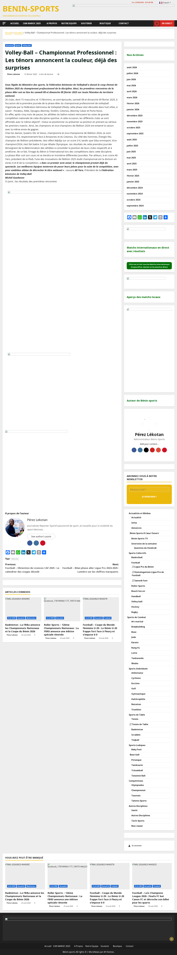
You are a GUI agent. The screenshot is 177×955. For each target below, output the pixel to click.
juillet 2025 (132, 145)
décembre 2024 (135, 187)
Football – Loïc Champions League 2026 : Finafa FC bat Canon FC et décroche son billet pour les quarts (150, 897)
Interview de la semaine (144, 543)
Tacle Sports (137, 820)
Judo (133, 637)
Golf (133, 688)
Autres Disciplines (137, 806)
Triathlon (136, 709)
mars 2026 (132, 97)
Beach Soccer (138, 591)
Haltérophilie (138, 699)
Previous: (32, 568)
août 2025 (132, 139)
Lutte (134, 652)
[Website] (164, 450)
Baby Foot (136, 749)
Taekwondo (137, 658)
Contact (123, 23)
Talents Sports (139, 800)
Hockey (135, 606)
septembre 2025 (135, 133)
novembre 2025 (135, 121)
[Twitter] (146, 450)
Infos (134, 522)
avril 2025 (132, 163)
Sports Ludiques (136, 745)
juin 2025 (131, 151)
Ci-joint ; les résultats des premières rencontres (31, 181)
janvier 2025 (133, 181)
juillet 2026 (132, 73)
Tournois (135, 795)
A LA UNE (11, 618)
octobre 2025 (133, 127)
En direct (167, 23)
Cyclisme (136, 678)
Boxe (133, 632)
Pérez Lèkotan (149, 434)
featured (15, 559)
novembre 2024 (135, 193)
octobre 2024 (133, 199)
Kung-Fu (135, 647)
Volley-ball (27, 45)
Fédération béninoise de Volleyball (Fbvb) (46, 107)
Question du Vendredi (145, 548)
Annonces (136, 527)
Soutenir (86, 23)
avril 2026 (132, 91)
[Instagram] (140, 450)
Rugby (134, 612)
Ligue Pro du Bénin (144, 566)
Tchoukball (137, 770)
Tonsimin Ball (138, 775)
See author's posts (41, 536)
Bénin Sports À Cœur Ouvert (144, 533)
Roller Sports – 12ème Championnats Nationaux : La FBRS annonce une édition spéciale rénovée (61, 629)
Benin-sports (31, 8)
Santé (134, 810)
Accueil (14, 23)
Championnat (138, 790)
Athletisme (137, 672)
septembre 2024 (135, 205)
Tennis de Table (139, 724)
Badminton (31, 618)
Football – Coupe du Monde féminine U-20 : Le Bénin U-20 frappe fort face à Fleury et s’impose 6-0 (100, 629)
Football (107, 618)
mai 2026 (131, 85)
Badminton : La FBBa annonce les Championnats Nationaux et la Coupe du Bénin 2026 (22, 628)
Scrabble (135, 734)
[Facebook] (134, 450)
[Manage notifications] (171, 939)
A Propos (51, 23)
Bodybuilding (138, 626)
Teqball (135, 739)
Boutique (105, 23)
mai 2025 (131, 157)
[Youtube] (152, 450)
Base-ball (134, 754)
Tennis (134, 719)
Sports (17, 45)
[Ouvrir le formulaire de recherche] (151, 23)
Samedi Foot (140, 580)
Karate (135, 642)
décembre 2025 (135, 115)
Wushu (134, 663)
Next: (90, 568)
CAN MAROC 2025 (32, 23)
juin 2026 (131, 79)
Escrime (135, 683)
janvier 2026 (133, 109)
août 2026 (132, 67)
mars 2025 (132, 169)
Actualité (18, 32)
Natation (136, 704)
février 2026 (133, 103)
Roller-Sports (138, 585)
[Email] (158, 450)
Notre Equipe (69, 23)
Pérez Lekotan (13, 74)
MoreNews (94, 951)
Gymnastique (138, 693)
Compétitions (135, 780)
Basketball (137, 557)
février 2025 (133, 175)
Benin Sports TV (139, 538)
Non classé (137, 825)
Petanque (136, 760)
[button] (4, 23)
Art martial (137, 621)
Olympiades (137, 785)
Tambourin (137, 765)
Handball (136, 596)
